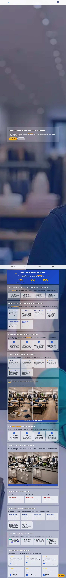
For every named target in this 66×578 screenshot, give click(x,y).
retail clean (14, 290)
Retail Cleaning (16, 426)
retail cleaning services (15, 306)
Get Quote (62, 575)
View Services (21, 138)
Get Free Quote (12, 138)
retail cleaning (39, 275)
